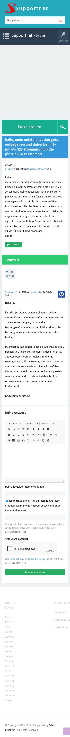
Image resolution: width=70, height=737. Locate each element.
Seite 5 (9, 641)
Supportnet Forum (28, 35)
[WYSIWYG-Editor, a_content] (35, 461)
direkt (8, 700)
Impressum (60, 612)
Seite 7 (9, 651)
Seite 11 (9, 671)
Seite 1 (11, 622)
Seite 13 (9, 680)
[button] (15, 423)
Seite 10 (9, 666)
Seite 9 (9, 661)
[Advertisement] (35, 81)
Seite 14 (9, 685)
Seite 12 (9, 676)
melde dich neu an (37, 559)
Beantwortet (10, 292)
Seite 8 (9, 656)
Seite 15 (9, 690)
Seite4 (10, 636)
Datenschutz (61, 627)
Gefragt (8, 169)
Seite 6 (9, 646)
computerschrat (36, 292)
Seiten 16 (10, 695)
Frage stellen (29, 127)
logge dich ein (16, 559)
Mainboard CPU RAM (35, 169)
